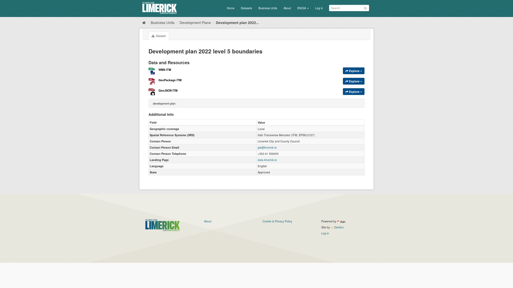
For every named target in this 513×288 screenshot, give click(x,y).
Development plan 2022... (237, 22)
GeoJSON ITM (168, 90)
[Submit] (365, 7)
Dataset (160, 36)
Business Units (268, 8)
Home (230, 8)
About (287, 8)
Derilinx (338, 227)
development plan (164, 103)
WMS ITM (165, 70)
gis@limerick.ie (267, 147)
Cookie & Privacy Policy (277, 221)
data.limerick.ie (267, 160)
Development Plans (195, 22)
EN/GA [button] (302, 8)
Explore (354, 71)
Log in (319, 8)
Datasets (246, 8)
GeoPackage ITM (170, 80)
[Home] (144, 22)
